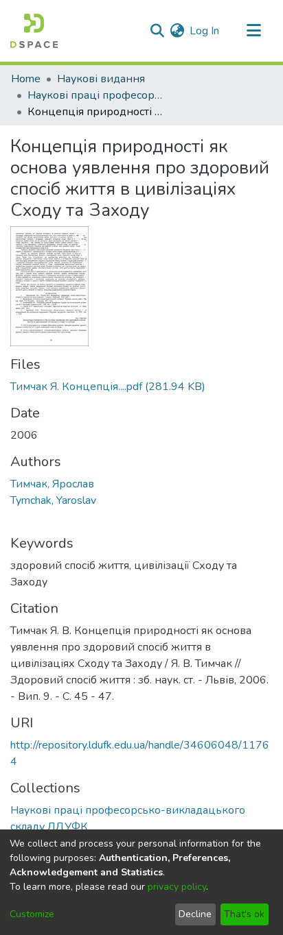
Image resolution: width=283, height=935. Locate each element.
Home (26, 78)
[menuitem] (176, 31)
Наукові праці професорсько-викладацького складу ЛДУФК (96, 95)
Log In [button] (205, 30)
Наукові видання (101, 78)
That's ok (244, 914)
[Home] (34, 31)
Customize (32, 914)
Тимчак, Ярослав (52, 483)
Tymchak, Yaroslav (53, 500)
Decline (195, 914)
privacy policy (177, 886)
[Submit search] (157, 31)
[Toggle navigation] (253, 31)
